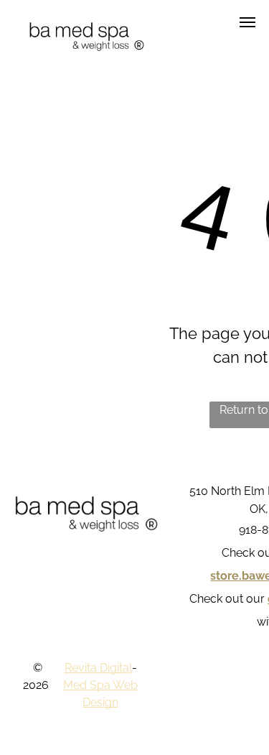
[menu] (247, 22)
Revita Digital (98, 668)
